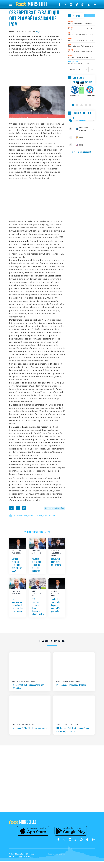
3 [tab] (81, 105)
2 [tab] (77, 105)
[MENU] (12, 4)
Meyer (38, 31)
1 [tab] (73, 105)
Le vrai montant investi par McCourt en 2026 (17, 564)
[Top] (96, 856)
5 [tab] (90, 105)
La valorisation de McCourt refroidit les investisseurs (18, 605)
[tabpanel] (81, 90)
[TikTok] (77, 4)
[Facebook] (60, 4)
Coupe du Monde (35, 516)
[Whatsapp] (24, 508)
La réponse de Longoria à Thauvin (71, 685)
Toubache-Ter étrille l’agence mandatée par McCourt (56, 605)
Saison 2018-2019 (20, 516)
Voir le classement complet (81, 151)
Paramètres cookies (56, 854)
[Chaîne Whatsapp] (83, 4)
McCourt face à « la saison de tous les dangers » (36, 564)
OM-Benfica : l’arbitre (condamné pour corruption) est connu (73, 729)
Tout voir (75, 69)
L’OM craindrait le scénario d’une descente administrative (38, 606)
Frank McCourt (49, 516)
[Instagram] (71, 4)
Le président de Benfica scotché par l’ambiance (28, 686)
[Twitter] (65, 4)
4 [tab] (86, 105)
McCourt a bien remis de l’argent (56, 561)
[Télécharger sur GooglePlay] (94, 4)
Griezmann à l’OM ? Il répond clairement (29, 728)
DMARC (27, 857)
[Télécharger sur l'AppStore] (88, 4)
